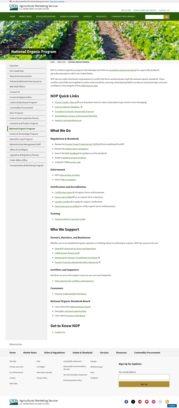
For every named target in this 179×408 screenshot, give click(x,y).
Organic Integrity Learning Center (70, 219)
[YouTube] (140, 402)
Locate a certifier (62, 201)
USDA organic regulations (77, 148)
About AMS (126, 10)
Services (104, 352)
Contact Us (164, 10)
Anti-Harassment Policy (72, 380)
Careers (12, 378)
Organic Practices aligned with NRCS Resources (76, 262)
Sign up (73, 102)
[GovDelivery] (147, 402)
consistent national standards (122, 70)
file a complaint (69, 179)
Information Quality (44, 372)
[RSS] (167, 402)
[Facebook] (126, 402)
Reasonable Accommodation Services (74, 367)
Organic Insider (62, 102)
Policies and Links (16, 367)
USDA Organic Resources (66, 253)
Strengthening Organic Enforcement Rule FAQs (76, 115)
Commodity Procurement (147, 352)
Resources (121, 352)
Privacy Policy (42, 378)
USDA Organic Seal (88, 85)
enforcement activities (69, 175)
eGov (92, 372)
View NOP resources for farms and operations (75, 248)
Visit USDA (13, 383)
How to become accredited (67, 206)
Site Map (13, 361)
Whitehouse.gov (96, 367)
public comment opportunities (72, 311)
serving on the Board (75, 315)
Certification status (63, 192)
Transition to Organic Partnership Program (74, 111)
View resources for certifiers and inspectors (74, 280)
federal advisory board (80, 306)
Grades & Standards (83, 352)
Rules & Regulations (54, 352)
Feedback (94, 378)
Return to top (16, 344)
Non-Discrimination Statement (75, 375)
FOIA (38, 361)
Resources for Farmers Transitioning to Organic (76, 257)
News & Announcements (145, 10)
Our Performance (16, 372)
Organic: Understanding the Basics (70, 293)
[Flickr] (160, 402)
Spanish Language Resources (68, 120)
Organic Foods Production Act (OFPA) (82, 144)
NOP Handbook (72, 153)
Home (52, 62)
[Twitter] (133, 402)
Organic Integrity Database (67, 106)
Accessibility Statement (72, 361)
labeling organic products (74, 157)
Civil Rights (41, 367)
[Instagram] (153, 402)
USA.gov (93, 361)
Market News (30, 352)
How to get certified (64, 197)
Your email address (127, 372)
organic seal (74, 162)
